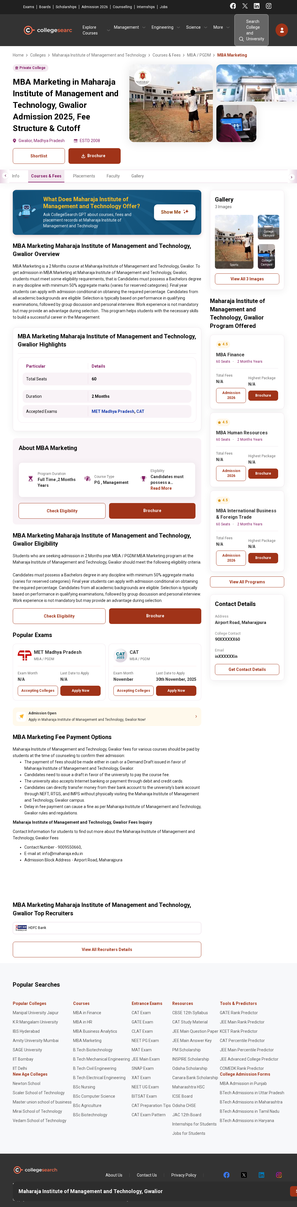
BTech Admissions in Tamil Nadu (249, 1111)
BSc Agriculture (87, 1105)
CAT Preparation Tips (151, 1105)
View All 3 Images (247, 279)
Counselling (122, 7)
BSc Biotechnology (90, 1114)
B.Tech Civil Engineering (94, 1068)
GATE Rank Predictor (239, 1012)
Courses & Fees (46, 176)
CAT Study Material (190, 1022)
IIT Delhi (20, 1068)
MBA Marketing (87, 1040)
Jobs (164, 7)
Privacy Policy (183, 1175)
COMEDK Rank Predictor (242, 1068)
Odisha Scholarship (189, 1068)
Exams (28, 7)
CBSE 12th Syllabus (190, 1012)
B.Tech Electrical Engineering (99, 1077)
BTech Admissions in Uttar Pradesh (252, 1092)
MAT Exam (142, 1050)
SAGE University (27, 1050)
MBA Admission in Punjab (243, 1083)
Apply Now (80, 691)
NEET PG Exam (145, 1040)
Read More (161, 488)
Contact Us (147, 1175)
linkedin (261, 1175)
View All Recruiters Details (107, 949)
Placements (84, 176)
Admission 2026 (95, 7)
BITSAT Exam (144, 1096)
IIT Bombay (23, 1059)
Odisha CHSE (184, 1105)
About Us (114, 1175)
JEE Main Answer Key (192, 1040)
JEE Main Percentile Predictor (247, 1050)
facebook (226, 1175)
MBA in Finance (87, 1012)
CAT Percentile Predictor (242, 1040)
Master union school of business (42, 1102)
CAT (140, 411)
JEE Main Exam (146, 1059)
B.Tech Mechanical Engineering (101, 1059)
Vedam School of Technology (39, 1120)
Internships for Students (194, 1124)
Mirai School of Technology (37, 1111)
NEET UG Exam (145, 1087)
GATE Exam (142, 1022)
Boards (45, 7)
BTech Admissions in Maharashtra (251, 1102)
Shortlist (38, 156)
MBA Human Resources (242, 432)
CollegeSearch (47, 30)
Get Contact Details (247, 669)
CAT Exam (141, 1012)
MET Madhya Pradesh (113, 411)
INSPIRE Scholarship (190, 1059)
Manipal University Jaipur (36, 1012)
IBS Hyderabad (26, 1031)
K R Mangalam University (35, 1022)
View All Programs (247, 582)
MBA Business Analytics (95, 1031)
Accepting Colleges (38, 691)
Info (15, 176)
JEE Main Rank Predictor (242, 1022)
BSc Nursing (84, 1087)
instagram (278, 1175)
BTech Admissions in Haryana (247, 1120)
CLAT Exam (142, 1031)
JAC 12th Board (186, 1114)
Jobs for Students (188, 1133)
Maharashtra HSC (188, 1087)
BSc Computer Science (94, 1096)
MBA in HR (82, 1022)
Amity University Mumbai (36, 1040)
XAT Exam (141, 1077)
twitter (243, 1175)
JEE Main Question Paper (195, 1031)
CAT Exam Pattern (149, 1114)
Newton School (26, 1083)
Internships (146, 7)
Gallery (137, 176)
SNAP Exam (143, 1068)
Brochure (263, 395)
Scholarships (66, 7)
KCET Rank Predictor (239, 1031)
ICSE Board (182, 1096)
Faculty (113, 176)
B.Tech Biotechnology (93, 1050)
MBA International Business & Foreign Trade (246, 514)
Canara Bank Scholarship (195, 1077)
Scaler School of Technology (39, 1092)
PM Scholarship (186, 1050)
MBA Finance (230, 354)
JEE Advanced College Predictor (249, 1059)
